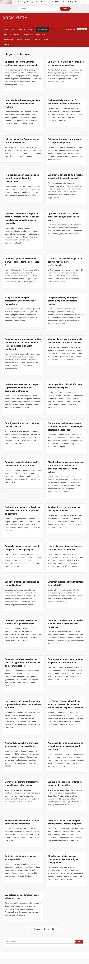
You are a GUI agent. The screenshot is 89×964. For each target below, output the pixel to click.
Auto (14, 29)
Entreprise (42, 29)
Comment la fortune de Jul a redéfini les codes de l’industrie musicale (65, 176)
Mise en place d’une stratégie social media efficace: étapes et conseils (65, 341)
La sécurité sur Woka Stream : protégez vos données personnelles (22, 63)
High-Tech (40, 34)
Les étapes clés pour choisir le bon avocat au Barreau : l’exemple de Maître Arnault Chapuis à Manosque (65, 704)
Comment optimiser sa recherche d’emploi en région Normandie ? (21, 622)
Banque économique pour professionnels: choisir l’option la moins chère (21, 301)
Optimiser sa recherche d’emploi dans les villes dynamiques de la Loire (63, 217)
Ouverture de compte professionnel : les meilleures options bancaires (22, 783)
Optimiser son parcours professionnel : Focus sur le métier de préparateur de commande (23, 510)
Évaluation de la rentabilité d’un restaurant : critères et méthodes (64, 102)
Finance (17, 34)
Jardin (19, 39)
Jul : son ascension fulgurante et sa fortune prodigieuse (22, 141)
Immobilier (8, 39)
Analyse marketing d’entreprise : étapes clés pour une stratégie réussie (63, 301)
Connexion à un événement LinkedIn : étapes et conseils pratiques (22, 548)
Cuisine (31, 29)
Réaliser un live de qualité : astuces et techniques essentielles (22, 822)
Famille (7, 34)
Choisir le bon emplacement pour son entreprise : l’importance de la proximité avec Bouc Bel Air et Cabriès (66, 467)
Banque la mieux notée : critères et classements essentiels (65, 783)
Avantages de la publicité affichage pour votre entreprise (65, 386)
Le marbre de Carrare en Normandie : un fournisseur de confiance (66, 63)
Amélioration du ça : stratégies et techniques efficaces (64, 509)
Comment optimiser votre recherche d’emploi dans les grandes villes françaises (65, 624)
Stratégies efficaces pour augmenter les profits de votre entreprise (65, 661)
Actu (6, 29)
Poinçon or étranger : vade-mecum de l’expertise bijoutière (64, 141)
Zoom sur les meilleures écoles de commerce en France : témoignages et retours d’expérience (65, 426)
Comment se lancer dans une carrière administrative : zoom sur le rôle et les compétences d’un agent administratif (23, 344)
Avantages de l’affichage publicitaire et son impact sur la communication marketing (65, 746)
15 (53, 929)
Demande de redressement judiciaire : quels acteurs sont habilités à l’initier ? (22, 104)
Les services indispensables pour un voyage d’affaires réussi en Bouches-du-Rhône (23, 704)
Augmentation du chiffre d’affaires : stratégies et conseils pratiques (22, 744)
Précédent (37, 929)
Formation (28, 34)
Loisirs (28, 39)
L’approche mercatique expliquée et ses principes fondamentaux (65, 548)
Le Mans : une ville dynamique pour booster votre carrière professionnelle (65, 262)
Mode (46, 39)
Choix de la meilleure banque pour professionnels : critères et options (64, 822)
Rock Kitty (15, 18)
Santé (6, 44)
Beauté (22, 29)
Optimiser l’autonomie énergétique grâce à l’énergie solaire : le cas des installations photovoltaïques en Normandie (22, 218)
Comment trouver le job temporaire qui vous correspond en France (22, 464)
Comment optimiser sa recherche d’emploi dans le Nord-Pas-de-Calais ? (22, 262)
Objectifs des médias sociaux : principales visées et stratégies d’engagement (63, 859)
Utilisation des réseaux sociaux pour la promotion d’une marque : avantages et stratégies (22, 388)
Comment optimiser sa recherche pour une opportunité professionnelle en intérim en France (22, 662)
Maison (37, 39)
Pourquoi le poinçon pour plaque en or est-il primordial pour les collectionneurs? (22, 178)
